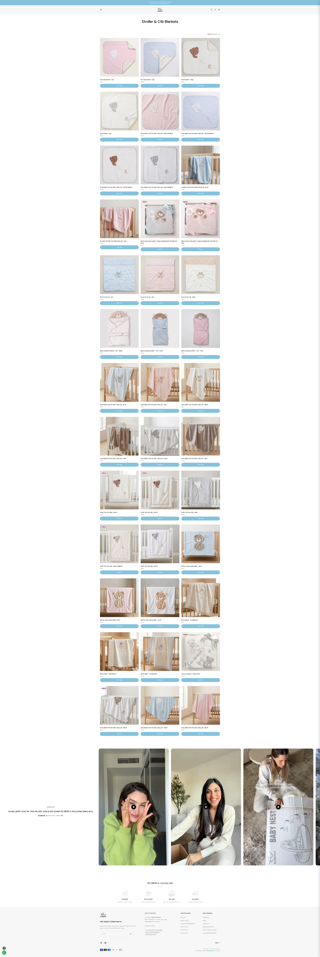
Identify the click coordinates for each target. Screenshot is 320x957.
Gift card (182, 917)
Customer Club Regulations (187, 923)
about (204, 920)
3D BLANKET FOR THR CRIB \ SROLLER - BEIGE (194, 404)
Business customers (208, 926)
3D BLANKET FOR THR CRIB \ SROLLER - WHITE (154, 458)
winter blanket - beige (187, 79)
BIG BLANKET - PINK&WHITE (108, 674)
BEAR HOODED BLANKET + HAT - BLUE (152, 351)
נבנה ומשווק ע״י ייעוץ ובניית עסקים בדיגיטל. (207, 950)
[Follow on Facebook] (101, 943)
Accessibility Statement (209, 933)
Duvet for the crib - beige (188, 297)
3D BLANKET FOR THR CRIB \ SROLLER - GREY (113, 458)
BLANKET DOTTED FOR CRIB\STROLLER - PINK (113, 241)
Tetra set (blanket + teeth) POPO (190, 674)
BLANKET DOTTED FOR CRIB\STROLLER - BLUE (194, 187)
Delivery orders (184, 920)
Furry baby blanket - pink (107, 79)
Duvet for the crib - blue (106, 297)
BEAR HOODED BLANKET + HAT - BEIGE (111, 351)
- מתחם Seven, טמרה (150, 934)
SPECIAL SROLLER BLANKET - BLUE (191, 566)
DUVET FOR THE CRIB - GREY (189, 512)
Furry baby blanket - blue (147, 79)
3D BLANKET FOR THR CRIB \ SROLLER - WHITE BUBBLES (157, 133)
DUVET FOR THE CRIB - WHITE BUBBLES (111, 566)
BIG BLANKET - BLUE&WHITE (189, 620)
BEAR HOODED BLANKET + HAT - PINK (192, 351)
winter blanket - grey (106, 133)
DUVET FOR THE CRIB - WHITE (108, 512)
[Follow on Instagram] (105, 943)
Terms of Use (184, 930)
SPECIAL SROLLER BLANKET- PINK (110, 620)
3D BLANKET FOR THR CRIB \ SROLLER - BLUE (113, 404)
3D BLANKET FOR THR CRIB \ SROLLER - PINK (153, 404)
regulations (206, 917)
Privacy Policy (184, 933)
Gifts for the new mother (210, 930)
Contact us (206, 923)
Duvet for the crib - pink (147, 297)
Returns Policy (184, 926)
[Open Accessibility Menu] (4, 948)
